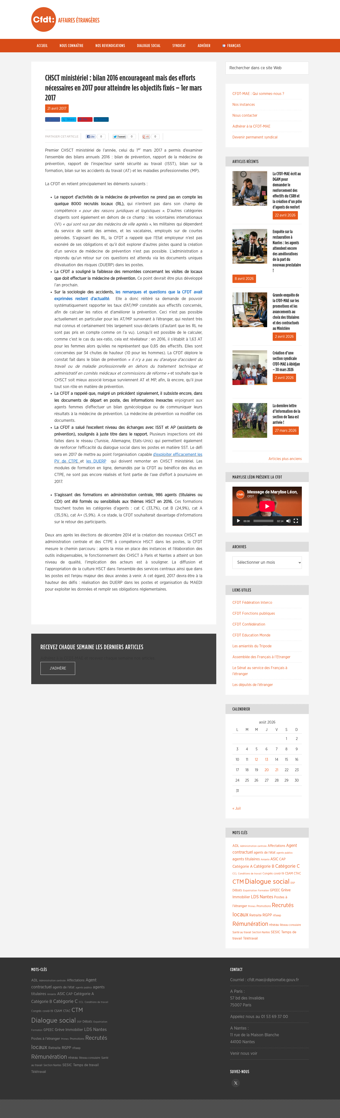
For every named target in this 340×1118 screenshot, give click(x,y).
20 (267, 770)
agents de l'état (264, 852)
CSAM (289, 873)
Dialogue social (267, 881)
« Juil (236, 808)
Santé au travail (241, 932)
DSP (293, 883)
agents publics (284, 853)
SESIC (275, 932)
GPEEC (275, 890)
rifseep (277, 915)
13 (266, 759)
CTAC (297, 873)
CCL (234, 873)
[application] (267, 506)
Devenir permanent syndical (255, 137)
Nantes (266, 897)
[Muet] (288, 521)
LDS (255, 897)
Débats (237, 890)
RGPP (267, 915)
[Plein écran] (296, 521)
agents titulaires (246, 859)
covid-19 (279, 873)
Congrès (268, 873)
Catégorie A (242, 866)
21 (276, 770)
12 (256, 759)
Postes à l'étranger (45, 1038)
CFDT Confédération (248, 624)
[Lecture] (238, 521)
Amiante (265, 859)
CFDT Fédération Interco (252, 602)
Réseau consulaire (290, 925)
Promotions (264, 906)
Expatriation (250, 890)
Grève (286, 890)
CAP (282, 859)
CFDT (43, 19)
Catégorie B (263, 866)
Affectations (276, 846)
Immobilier (241, 897)
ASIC (274, 859)
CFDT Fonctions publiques (253, 613)
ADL (235, 846)
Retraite (255, 915)
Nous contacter (244, 115)
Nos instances (243, 104)
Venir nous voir (243, 1054)
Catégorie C (287, 866)
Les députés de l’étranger (252, 685)
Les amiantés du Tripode (252, 646)
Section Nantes (261, 932)
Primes (252, 906)
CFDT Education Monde (251, 635)
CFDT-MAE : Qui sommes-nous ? (258, 94)
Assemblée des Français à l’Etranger (261, 657)
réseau (274, 925)
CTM (238, 882)
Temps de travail (86, 1065)
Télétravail (250, 938)
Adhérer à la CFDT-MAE (251, 126)
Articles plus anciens (285, 459)
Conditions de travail (250, 873)
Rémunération (250, 924)
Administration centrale (253, 846)
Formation (263, 890)
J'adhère (58, 668)
